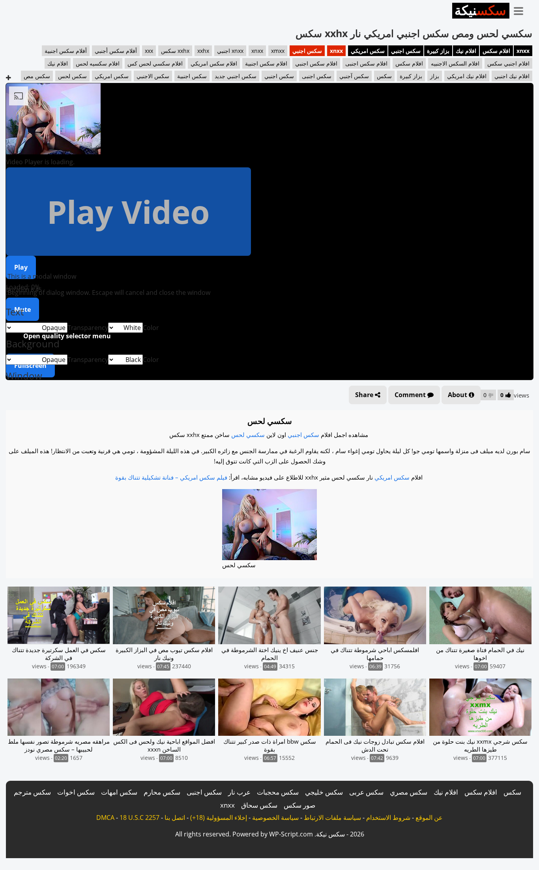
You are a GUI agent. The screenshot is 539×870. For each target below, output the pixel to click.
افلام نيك (466, 50)
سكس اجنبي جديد (235, 76)
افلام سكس (496, 50)
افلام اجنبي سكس (508, 63)
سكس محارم (162, 792)
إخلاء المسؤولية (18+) (218, 817)
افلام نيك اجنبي (512, 76)
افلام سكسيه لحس (98, 63)
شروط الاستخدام (388, 817)
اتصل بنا (175, 817)
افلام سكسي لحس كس (155, 63)
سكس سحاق (259, 805)
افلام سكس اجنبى (366, 63)
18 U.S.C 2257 (139, 817)
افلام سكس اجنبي (316, 63)
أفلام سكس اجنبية (66, 50)
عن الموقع (429, 817)
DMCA (105, 817)
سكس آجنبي (354, 76)
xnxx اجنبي (230, 50)
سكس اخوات (76, 792)
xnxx (523, 50)
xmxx (277, 50)
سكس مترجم (32, 792)
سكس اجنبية (192, 76)
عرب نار (239, 792)
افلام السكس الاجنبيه (455, 63)
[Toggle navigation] (521, 9)
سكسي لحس (248, 435)
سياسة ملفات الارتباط (332, 817)
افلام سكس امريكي (214, 63)
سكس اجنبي (406, 50)
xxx (149, 50)
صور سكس (299, 805)
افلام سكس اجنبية (266, 63)
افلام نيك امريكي (467, 76)
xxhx (203, 50)
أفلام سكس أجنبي (116, 50)
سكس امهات (119, 792)
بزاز (434, 76)
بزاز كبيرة (438, 50)
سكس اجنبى (316, 76)
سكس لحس (72, 76)
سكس (384, 76)
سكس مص (37, 76)
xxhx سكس (175, 50)
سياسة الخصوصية (275, 817)
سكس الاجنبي (153, 76)
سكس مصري (408, 792)
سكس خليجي (324, 792)
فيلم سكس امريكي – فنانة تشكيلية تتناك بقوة (171, 477)
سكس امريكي (368, 50)
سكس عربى (366, 792)
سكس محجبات (278, 792)
